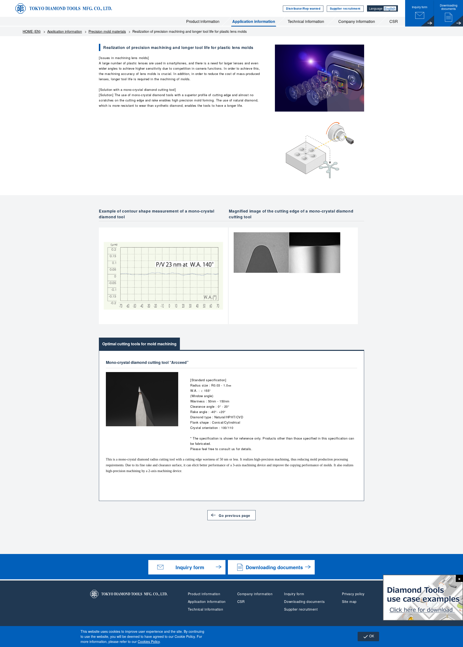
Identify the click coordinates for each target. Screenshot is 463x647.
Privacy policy (353, 593)
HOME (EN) (32, 31)
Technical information (306, 21)
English (389, 8)
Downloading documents (274, 567)
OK (368, 636)
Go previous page (234, 515)
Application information (253, 21)
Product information (202, 21)
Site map (349, 601)
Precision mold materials (107, 31)
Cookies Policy (149, 641)
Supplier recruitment (345, 8)
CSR (393, 21)
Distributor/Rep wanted (303, 8)
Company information (356, 21)
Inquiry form (190, 567)
